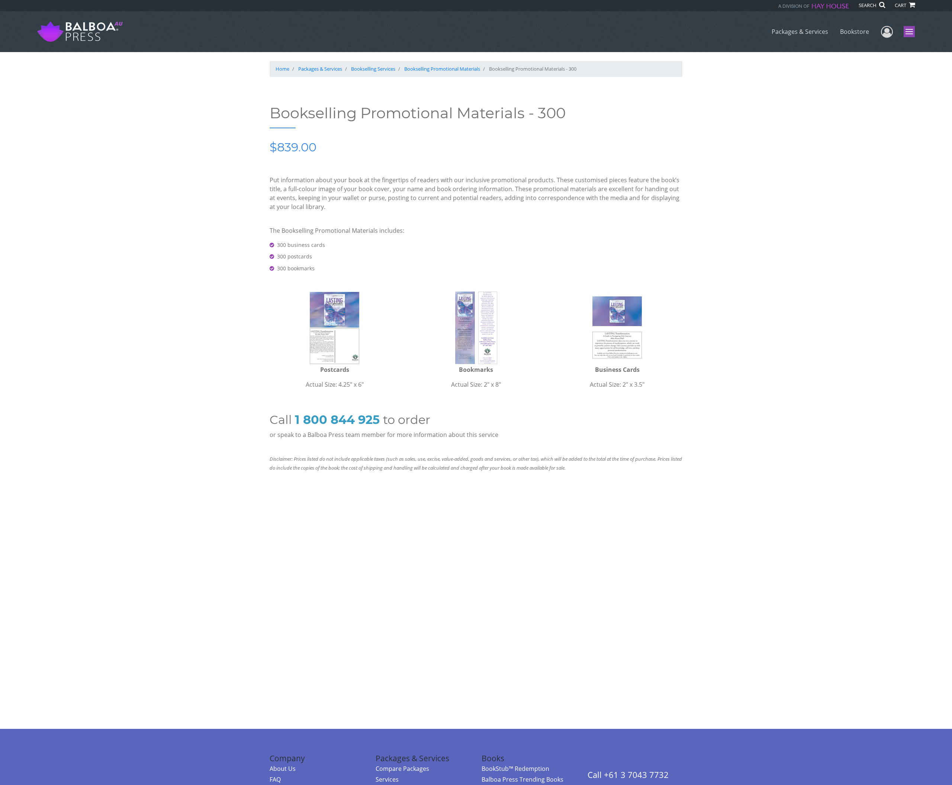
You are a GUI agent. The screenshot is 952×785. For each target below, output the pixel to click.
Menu (911, 31)
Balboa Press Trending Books (522, 779)
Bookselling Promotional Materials (442, 68)
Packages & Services (800, 32)
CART (901, 5)
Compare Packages (402, 769)
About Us (283, 769)
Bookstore (854, 32)
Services (387, 779)
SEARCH (868, 5)
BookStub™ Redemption (515, 769)
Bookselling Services (373, 68)
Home (282, 68)
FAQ (275, 779)
